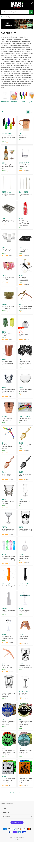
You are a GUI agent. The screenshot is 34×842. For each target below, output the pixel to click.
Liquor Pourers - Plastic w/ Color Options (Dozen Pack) (8, 137)
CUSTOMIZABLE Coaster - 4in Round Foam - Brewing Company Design (25, 723)
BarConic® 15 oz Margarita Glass (23, 694)
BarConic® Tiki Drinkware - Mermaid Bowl (8, 307)
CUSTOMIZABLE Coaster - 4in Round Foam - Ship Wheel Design (8, 752)
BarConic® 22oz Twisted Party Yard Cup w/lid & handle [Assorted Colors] (8, 558)
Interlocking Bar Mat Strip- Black (24, 250)
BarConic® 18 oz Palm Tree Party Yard (24, 611)
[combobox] (15, 12)
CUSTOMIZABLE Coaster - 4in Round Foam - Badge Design (8, 722)
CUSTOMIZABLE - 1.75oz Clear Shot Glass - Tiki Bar (25, 666)
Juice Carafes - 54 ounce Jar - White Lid (8, 611)
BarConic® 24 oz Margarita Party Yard (7, 637)
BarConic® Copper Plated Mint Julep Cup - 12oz (8, 363)
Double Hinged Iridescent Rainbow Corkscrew (7, 446)
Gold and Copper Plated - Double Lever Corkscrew (25, 307)
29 (19, 793)
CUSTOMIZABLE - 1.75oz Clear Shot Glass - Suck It (25, 530)
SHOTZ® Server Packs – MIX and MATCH (25, 419)
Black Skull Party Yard (24, 586)
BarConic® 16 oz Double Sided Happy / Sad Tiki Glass (8, 391)
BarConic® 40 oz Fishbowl (23, 335)
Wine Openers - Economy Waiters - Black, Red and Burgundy (25, 279)
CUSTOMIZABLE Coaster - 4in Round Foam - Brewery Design (25, 752)
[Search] (31, 12)
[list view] (31, 112)
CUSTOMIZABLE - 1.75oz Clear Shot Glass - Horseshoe (8, 695)
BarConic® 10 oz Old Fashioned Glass (24, 165)
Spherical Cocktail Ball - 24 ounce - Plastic (25, 557)
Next (24, 793)
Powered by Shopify (17, 839)
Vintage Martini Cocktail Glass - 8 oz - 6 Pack (8, 530)
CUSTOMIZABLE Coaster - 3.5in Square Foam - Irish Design (8, 780)
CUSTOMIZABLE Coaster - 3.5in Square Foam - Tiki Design (25, 780)
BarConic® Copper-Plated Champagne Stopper (24, 638)
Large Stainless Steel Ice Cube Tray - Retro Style (8, 221)
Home (2, 17)
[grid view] (28, 112)
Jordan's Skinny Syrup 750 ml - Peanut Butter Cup (8, 166)
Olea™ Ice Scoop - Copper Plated (7, 474)
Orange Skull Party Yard (8, 586)
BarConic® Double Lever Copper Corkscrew (8, 666)
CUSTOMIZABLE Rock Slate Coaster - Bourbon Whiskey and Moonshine (25, 363)
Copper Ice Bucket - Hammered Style (7, 419)
